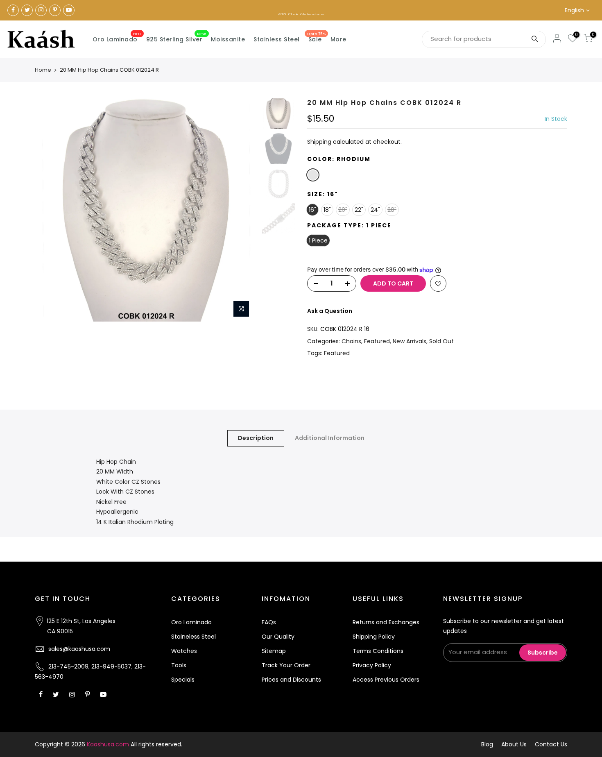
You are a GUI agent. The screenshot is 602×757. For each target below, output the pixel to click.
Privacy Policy (372, 665)
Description (256, 438)
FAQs (269, 622)
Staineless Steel (193, 636)
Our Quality (278, 636)
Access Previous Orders (386, 679)
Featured (377, 341)
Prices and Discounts (291, 679)
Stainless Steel (276, 39)
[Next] (243, 210)
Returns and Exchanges (386, 622)
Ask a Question (329, 311)
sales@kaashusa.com (79, 649)
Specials (183, 679)
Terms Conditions (378, 651)
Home (43, 70)
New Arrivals (409, 341)
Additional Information (329, 438)
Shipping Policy (374, 636)
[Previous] (49, 210)
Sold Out (441, 341)
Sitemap (274, 651)
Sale (316, 38)
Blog (487, 744)
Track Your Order (286, 665)
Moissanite (228, 39)
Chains (351, 341)
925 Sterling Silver (176, 38)
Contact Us (551, 744)
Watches (184, 651)
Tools (178, 665)
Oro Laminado (117, 38)
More (338, 39)
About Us (514, 744)
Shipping (319, 142)
